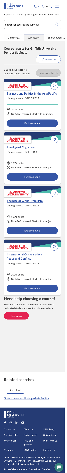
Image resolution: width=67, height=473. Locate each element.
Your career (10, 440)
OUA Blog (48, 429)
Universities (49, 434)
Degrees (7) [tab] (14, 37)
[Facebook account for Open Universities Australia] (5, 423)
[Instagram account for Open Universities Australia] (11, 423)
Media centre (11, 434)
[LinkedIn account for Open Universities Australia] (17, 423)
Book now (16, 315)
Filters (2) (50, 59)
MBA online (30, 449)
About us (28, 429)
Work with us (50, 440)
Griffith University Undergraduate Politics (26, 398)
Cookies (46, 469)
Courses (8, 449)
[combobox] (32, 24)
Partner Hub (49, 449)
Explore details (32, 123)
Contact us (9, 429)
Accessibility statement (15, 469)
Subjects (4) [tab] (34, 37)
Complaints (34, 469)
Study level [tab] (15, 389)
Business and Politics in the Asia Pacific (32, 93)
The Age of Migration (21, 147)
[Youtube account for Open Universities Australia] (23, 423)
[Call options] (37, 6)
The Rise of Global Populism (25, 201)
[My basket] (51, 6)
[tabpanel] (32, 206)
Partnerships (30, 434)
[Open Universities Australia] (13, 7)
